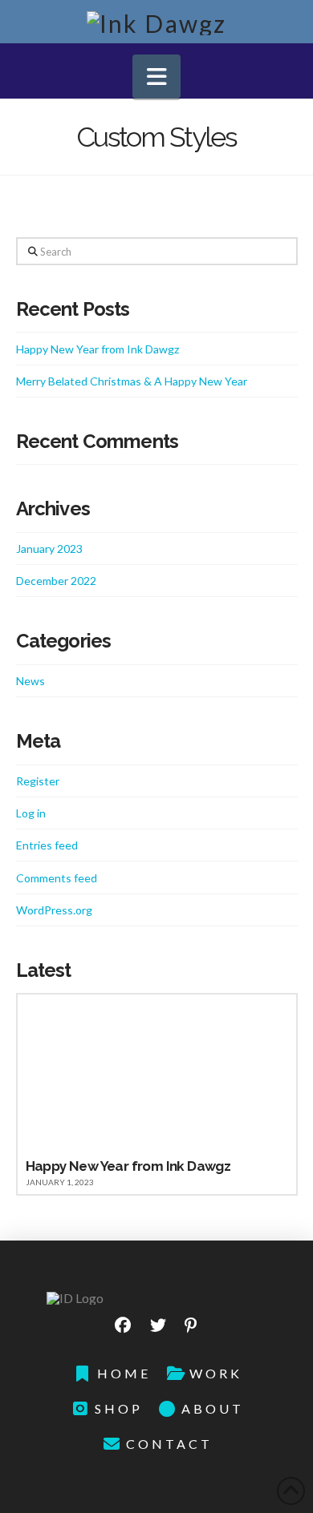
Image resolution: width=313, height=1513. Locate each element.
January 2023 (49, 548)
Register (37, 781)
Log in (31, 813)
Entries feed (47, 845)
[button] (156, 76)
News (30, 681)
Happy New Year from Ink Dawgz (97, 349)
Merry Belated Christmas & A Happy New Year (131, 381)
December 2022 (56, 580)
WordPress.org (54, 910)
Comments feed (56, 878)
